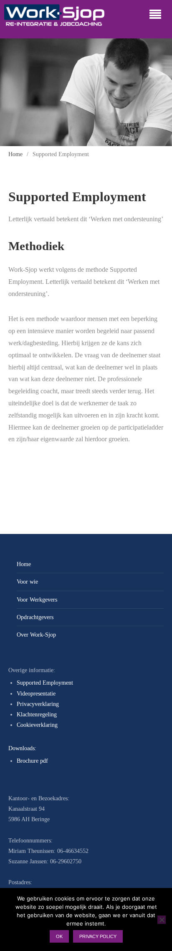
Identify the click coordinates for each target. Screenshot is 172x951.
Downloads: (22, 748)
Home (24, 564)
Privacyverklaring (38, 704)
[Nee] (161, 920)
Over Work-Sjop (36, 635)
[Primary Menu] (155, 15)
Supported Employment (45, 683)
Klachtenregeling (37, 714)
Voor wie (27, 582)
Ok (59, 936)
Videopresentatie (36, 693)
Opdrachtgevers (35, 617)
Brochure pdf (32, 761)
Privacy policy (97, 936)
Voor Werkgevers (37, 600)
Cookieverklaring (37, 725)
